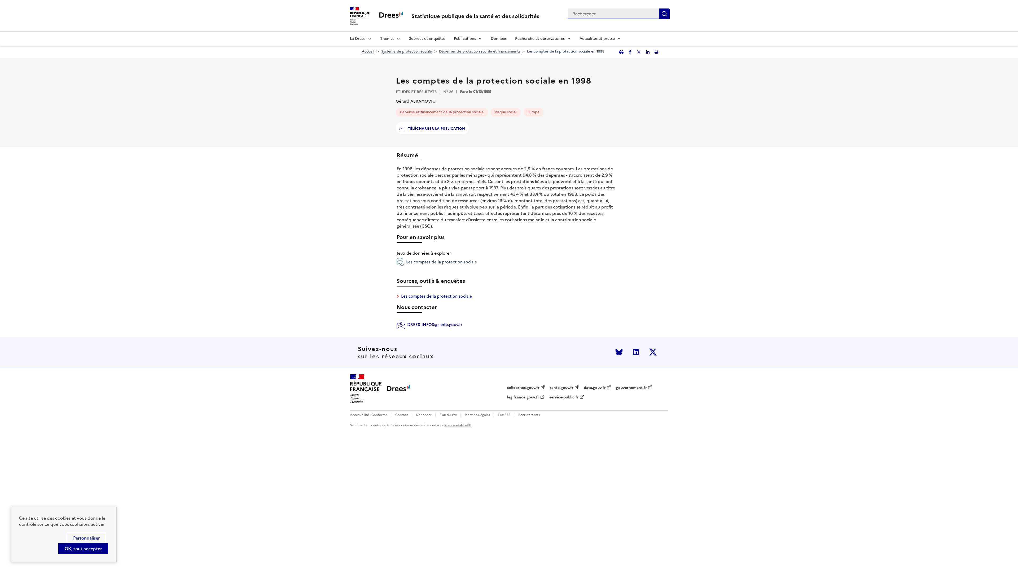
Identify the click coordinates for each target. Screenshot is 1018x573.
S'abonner (424, 415)
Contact (401, 415)
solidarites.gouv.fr (523, 387)
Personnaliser (86, 538)
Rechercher (664, 13)
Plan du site (448, 415)
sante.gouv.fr (561, 387)
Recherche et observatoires (540, 38)
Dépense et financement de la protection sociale (442, 112)
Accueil (368, 51)
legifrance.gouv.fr (523, 397)
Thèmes (387, 38)
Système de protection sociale (406, 51)
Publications (465, 38)
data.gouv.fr (595, 387)
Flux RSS (504, 415)
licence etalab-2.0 (457, 425)
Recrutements (529, 415)
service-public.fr (564, 397)
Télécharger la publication (436, 128)
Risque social (506, 112)
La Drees (357, 38)
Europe (533, 112)
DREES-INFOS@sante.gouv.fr (434, 325)
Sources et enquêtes (427, 38)
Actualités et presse (597, 38)
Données (499, 38)
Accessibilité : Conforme (368, 415)
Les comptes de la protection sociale (441, 262)
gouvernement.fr (631, 387)
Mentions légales (477, 415)
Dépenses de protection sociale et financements (479, 51)
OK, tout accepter (83, 548)
